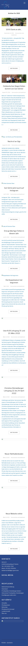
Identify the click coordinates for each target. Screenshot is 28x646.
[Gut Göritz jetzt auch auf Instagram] (8, 183)
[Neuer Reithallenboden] (14, 439)
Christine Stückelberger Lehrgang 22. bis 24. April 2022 (14, 390)
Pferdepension (6, 605)
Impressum (5, 589)
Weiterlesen (14, 68)
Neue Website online (14, 514)
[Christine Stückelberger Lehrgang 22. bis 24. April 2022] (14, 377)
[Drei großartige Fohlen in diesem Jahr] (8, 226)
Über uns (4, 613)
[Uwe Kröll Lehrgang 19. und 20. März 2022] (14, 318)
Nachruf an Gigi (14, 141)
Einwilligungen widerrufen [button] (9, 595)
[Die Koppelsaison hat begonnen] (10, 275)
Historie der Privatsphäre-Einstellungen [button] (13, 593)
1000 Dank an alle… (14, 29)
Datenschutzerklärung (8, 586)
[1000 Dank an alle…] (14, 18)
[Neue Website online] (14, 487)
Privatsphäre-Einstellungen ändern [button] (11, 591)
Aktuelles (4, 603)
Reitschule (4, 607)
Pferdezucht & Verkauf (8, 609)
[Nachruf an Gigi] (12, 137)
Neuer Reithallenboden (14, 454)
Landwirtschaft (6, 611)
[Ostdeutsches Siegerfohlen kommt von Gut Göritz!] (14, 75)
